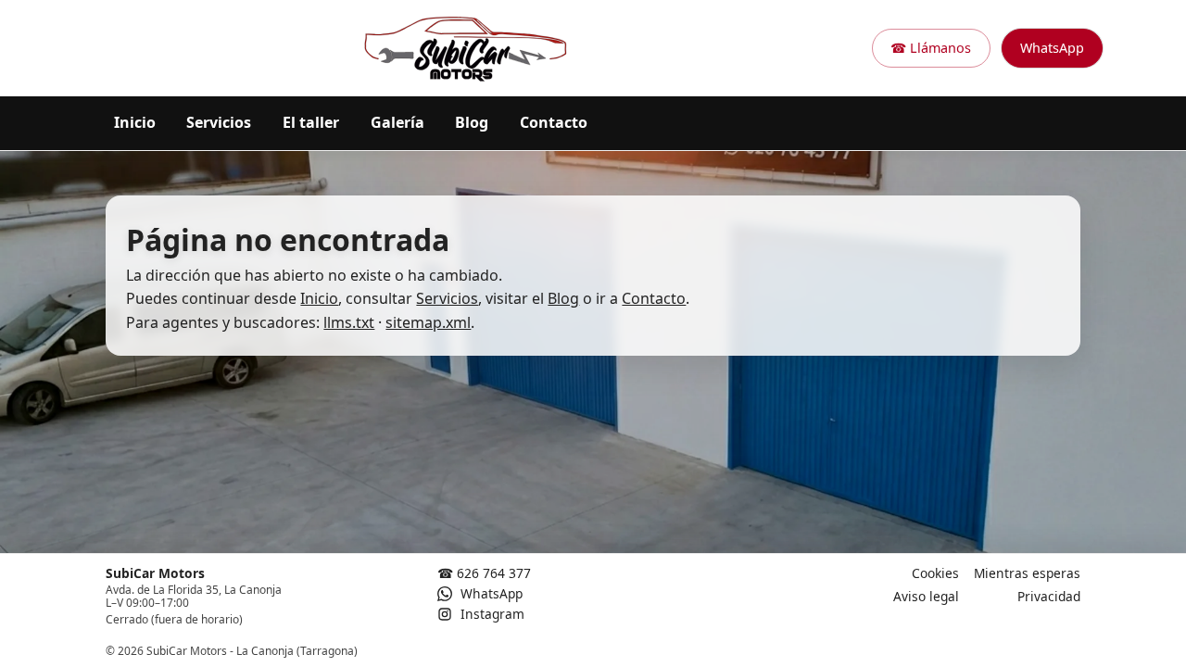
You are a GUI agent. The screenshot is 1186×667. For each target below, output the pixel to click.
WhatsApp (1052, 48)
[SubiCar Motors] (465, 48)
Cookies (935, 573)
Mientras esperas (1027, 573)
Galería (397, 122)
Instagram (490, 614)
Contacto (553, 122)
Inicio (135, 122)
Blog (471, 122)
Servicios (218, 122)
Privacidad (1048, 596)
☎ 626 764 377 (484, 573)
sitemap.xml (428, 321)
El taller (311, 122)
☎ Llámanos (930, 48)
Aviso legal (926, 596)
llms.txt (348, 321)
